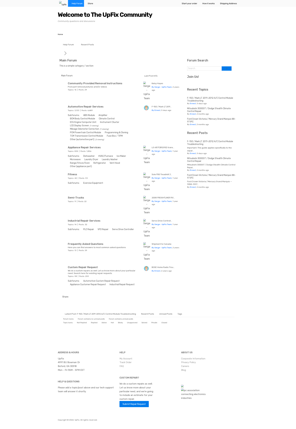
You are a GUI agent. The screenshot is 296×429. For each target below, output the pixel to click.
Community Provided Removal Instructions (95, 83)
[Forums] (62, 53)
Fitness (72, 174)
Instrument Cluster (109, 122)
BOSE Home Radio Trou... (163, 267)
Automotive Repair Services (85, 106)
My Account (125, 358)
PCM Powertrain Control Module (85, 132)
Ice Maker (121, 156)
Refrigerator (99, 163)
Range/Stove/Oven (80, 163)
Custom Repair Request (83, 267)
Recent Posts (87, 44)
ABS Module (89, 115)
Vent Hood (115, 163)
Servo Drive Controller (123, 229)
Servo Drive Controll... (162, 221)
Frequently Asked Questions (85, 243)
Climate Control (107, 118)
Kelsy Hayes (157, 83)
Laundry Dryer (91, 159)
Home (60, 34)
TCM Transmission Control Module (86, 136)
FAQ (121, 366)
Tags (180, 314)
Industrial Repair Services (84, 220)
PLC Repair (88, 229)
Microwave (75, 159)
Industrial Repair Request (122, 284)
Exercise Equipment (93, 183)
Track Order (125, 362)
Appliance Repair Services (84, 147)
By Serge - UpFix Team (162, 87)
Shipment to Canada (161, 244)
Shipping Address (228, 3)
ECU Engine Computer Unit (83, 122)
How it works (208, 3)
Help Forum (77, 3)
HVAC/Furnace (105, 156)
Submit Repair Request (134, 404)
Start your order (189, 3)
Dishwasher (89, 156)
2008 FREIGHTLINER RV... (163, 197)
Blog (183, 370)
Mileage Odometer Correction (84, 129)
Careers (185, 366)
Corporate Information (193, 358)
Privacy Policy (188, 362)
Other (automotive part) (82, 139)
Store (90, 3)
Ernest (193, 103)
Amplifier (103, 115)
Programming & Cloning (116, 132)
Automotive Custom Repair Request (101, 281)
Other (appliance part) (81, 166)
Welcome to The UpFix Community (105, 14)
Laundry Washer (110, 159)
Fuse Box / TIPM (115, 136)
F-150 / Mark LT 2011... (162, 106)
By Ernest (156, 110)
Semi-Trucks (76, 197)
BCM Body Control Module (82, 118)
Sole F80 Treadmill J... (162, 174)
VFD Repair (103, 229)
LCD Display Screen (79, 125)
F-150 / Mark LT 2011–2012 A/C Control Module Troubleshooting (106, 314)
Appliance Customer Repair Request (88, 284)
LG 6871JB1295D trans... (163, 147)
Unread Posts (165, 314)
